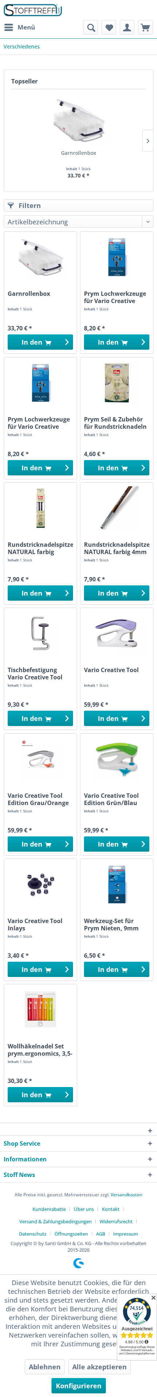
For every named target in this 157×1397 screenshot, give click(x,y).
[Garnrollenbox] (78, 120)
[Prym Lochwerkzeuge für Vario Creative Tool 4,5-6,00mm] (40, 383)
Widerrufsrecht (116, 1221)
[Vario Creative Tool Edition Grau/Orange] (40, 759)
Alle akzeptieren (99, 1366)
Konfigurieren (79, 1385)
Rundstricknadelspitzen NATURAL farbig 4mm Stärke (116, 548)
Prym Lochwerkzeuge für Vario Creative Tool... (115, 297)
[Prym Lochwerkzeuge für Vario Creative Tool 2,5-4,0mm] (116, 257)
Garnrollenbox (78, 152)
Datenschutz (32, 1234)
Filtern (29, 205)
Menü (26, 27)
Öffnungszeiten (71, 1234)
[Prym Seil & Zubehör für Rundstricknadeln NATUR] (116, 383)
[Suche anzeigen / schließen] (90, 27)
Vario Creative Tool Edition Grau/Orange (38, 799)
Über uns (84, 1209)
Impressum (125, 1234)
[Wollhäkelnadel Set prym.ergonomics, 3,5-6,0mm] (40, 1010)
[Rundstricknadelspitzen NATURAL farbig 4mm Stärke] (116, 508)
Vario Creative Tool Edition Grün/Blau (111, 799)
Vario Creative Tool (111, 670)
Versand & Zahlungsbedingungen (55, 1221)
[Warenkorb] (145, 27)
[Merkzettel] (109, 27)
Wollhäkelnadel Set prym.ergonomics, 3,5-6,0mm (40, 1050)
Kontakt (110, 1209)
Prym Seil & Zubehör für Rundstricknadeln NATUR (115, 423)
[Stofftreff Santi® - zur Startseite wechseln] (33, 10)
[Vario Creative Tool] (116, 633)
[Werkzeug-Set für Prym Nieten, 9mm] (116, 884)
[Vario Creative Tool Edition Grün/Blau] (116, 759)
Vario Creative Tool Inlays (35, 924)
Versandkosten (126, 1195)
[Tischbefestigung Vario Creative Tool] (40, 633)
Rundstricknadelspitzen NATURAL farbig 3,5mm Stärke (40, 548)
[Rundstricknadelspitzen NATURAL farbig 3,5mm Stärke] (40, 508)
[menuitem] (19, 27)
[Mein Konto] (127, 27)
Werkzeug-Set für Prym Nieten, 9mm (111, 924)
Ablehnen (45, 1366)
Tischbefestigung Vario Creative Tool (35, 673)
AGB (100, 1234)
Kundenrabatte (49, 1209)
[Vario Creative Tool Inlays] (40, 884)
